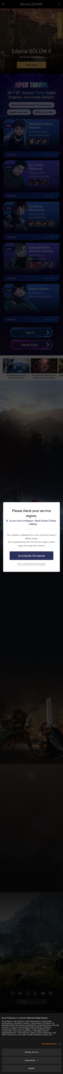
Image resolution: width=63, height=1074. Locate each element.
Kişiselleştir (30, 1060)
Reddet (31, 1068)
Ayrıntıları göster (49, 1044)
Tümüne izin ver (31, 1052)
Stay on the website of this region (31, 564)
